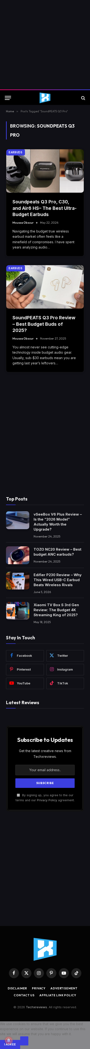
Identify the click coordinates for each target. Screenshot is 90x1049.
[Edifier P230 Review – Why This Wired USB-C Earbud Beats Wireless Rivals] (17, 581)
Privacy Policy (47, 800)
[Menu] (8, 98)
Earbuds (16, 152)
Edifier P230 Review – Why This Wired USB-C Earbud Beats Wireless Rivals (58, 580)
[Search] (82, 98)
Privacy (39, 988)
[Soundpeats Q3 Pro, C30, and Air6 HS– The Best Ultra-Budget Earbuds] (45, 171)
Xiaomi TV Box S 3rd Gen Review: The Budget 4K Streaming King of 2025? (56, 610)
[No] (24, 1040)
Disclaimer (17, 988)
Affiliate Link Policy (57, 995)
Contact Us (24, 995)
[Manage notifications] (8, 1040)
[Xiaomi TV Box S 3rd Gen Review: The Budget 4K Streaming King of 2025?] (17, 611)
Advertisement (64, 988)
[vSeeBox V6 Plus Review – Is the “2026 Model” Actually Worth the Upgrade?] (17, 520)
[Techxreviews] (45, 98)
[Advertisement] (45, 44)
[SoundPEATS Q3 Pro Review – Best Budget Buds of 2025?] (45, 287)
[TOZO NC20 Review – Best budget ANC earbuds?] (17, 555)
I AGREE (10, 1044)
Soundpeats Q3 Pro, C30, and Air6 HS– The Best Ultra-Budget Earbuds (44, 208)
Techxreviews (36, 1007)
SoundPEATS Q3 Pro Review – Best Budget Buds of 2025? (43, 324)
